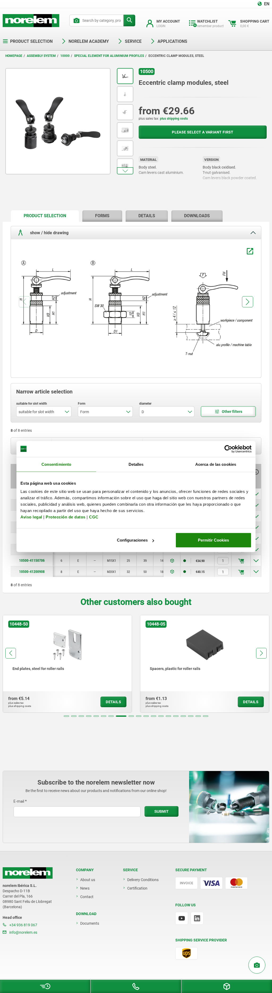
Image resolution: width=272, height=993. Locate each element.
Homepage (13, 55)
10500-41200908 (32, 571)
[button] (125, 170)
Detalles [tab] (136, 464)
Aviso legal (31, 517)
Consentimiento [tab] (56, 464)
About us (87, 880)
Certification (137, 888)
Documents (89, 923)
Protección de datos (66, 517)
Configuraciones (132, 540)
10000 (65, 56)
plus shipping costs (174, 118)
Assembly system (41, 56)
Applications (172, 41)
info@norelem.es (22, 932)
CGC (94, 517)
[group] (67, 664)
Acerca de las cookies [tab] (215, 464)
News (85, 888)
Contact (87, 897)
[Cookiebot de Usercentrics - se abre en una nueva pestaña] (228, 449)
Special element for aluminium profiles (109, 56)
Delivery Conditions (143, 880)
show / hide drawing (49, 232)
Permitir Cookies (213, 540)
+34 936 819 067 (22, 925)
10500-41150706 (32, 560)
